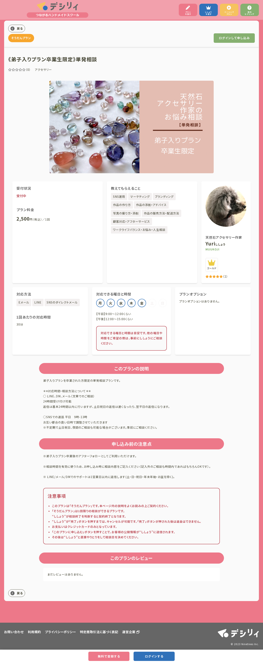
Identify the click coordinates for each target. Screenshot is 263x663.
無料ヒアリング (249, 13)
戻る (20, 28)
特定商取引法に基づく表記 (99, 631)
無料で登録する (109, 656)
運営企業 (128, 631)
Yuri (215, 243)
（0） (28, 69)
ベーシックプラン (229, 13)
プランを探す (188, 13)
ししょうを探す (208, 13)
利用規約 (34, 631)
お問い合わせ (14, 631)
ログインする (154, 656)
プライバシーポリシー (60, 631)
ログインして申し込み (234, 38)
